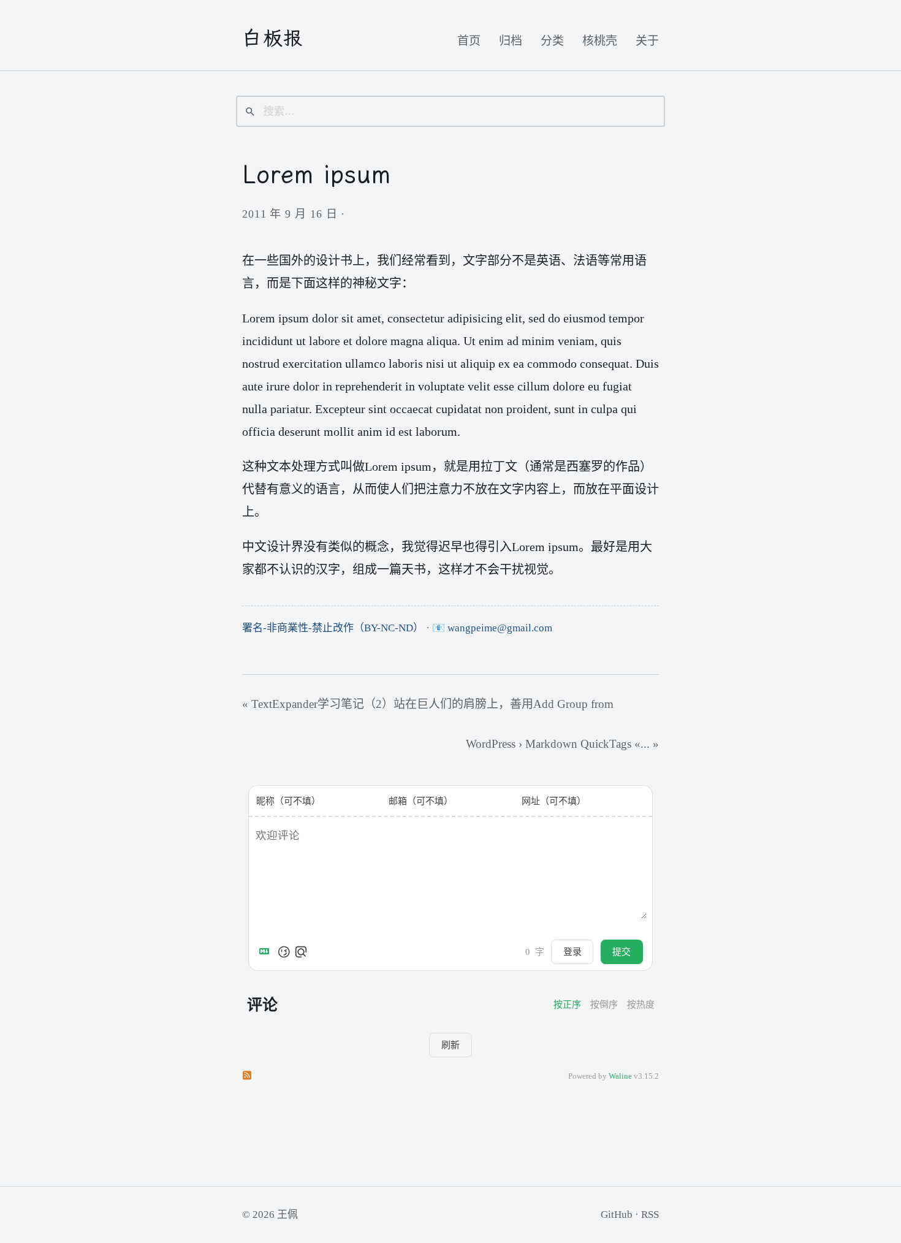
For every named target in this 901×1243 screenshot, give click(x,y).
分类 (552, 40)
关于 (647, 40)
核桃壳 (599, 40)
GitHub (617, 1214)
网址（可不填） (554, 801)
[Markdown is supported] (266, 952)
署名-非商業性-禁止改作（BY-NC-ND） (333, 628)
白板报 (273, 38)
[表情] (283, 952)
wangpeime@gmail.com (499, 628)
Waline (620, 1076)
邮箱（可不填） (421, 801)
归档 (510, 40)
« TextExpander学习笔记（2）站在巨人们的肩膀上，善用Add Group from (428, 704)
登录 (572, 951)
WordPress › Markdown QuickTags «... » (562, 743)
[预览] (301, 952)
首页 (469, 40)
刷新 (450, 1045)
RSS (650, 1214)
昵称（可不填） (288, 801)
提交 (621, 951)
